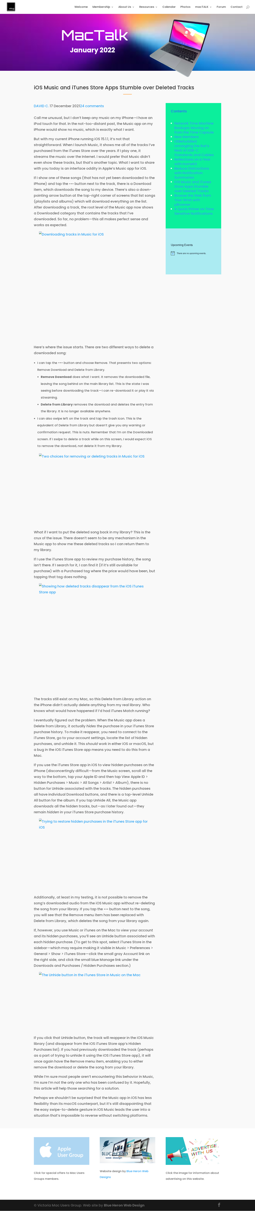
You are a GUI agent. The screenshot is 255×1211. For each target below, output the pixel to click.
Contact (237, 7)
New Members (186, 136)
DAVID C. (41, 106)
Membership (101, 7)
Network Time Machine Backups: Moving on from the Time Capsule (194, 128)
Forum (221, 7)
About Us (124, 7)
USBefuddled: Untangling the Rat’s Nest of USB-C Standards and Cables (194, 148)
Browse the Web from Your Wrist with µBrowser (192, 200)
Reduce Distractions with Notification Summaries (191, 173)
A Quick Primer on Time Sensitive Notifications (194, 211)
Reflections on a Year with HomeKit (192, 161)
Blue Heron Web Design (124, 1205)
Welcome (81, 7)
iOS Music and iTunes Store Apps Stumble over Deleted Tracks (192, 186)
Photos (185, 7)
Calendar (169, 7)
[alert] (193, 253)
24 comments (92, 106)
